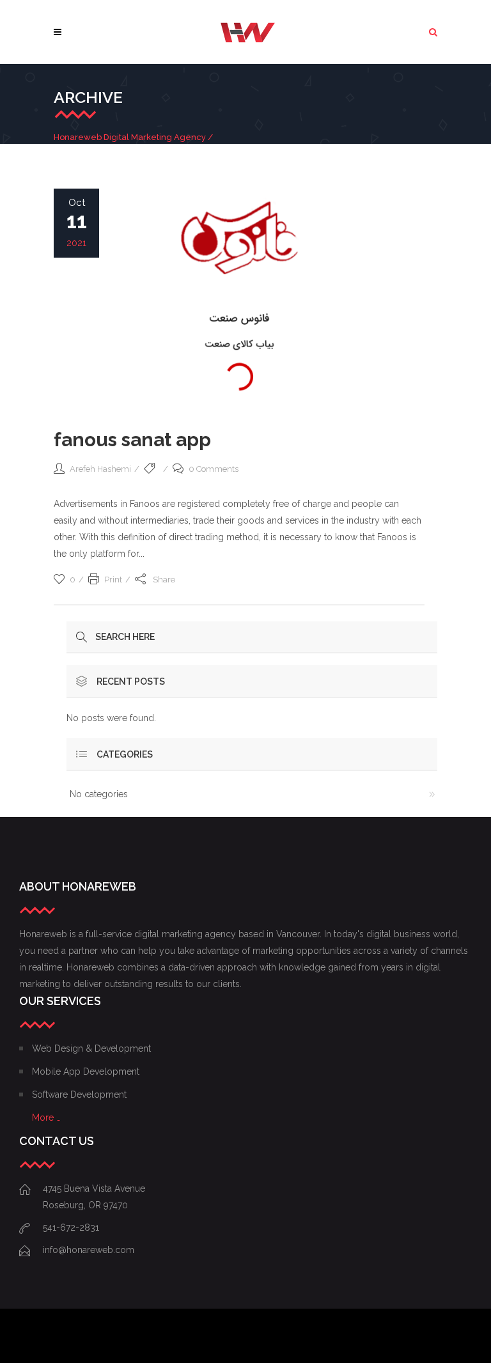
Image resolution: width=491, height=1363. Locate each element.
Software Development (79, 1094)
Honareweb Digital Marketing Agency (130, 137)
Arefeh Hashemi (100, 469)
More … (46, 1117)
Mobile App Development (85, 1071)
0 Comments (213, 469)
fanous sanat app (132, 439)
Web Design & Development (91, 1048)
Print (113, 579)
